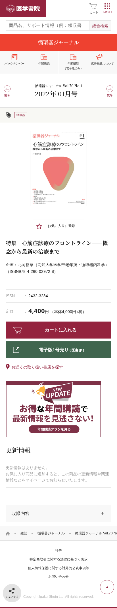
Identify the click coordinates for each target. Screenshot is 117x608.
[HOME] (8, 533)
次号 (110, 95)
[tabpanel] (58, 168)
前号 (7, 95)
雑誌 (23, 533)
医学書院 (23, 8)
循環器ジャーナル (51, 533)
